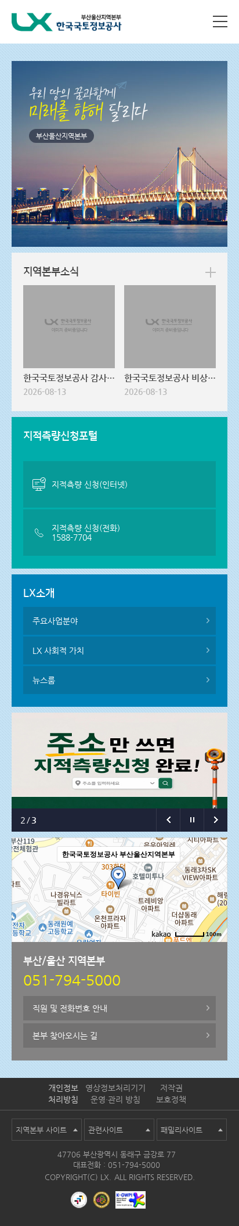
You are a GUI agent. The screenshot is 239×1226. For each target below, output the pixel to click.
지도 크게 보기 (197, 951)
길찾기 (153, 951)
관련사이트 (105, 1130)
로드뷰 (121, 951)
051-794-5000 (134, 1164)
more (210, 272)
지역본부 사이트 (41, 1130)
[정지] (192, 820)
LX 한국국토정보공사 (67, 24)
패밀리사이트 (181, 1130)
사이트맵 (220, 21)
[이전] (168, 820)
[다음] (215, 820)
